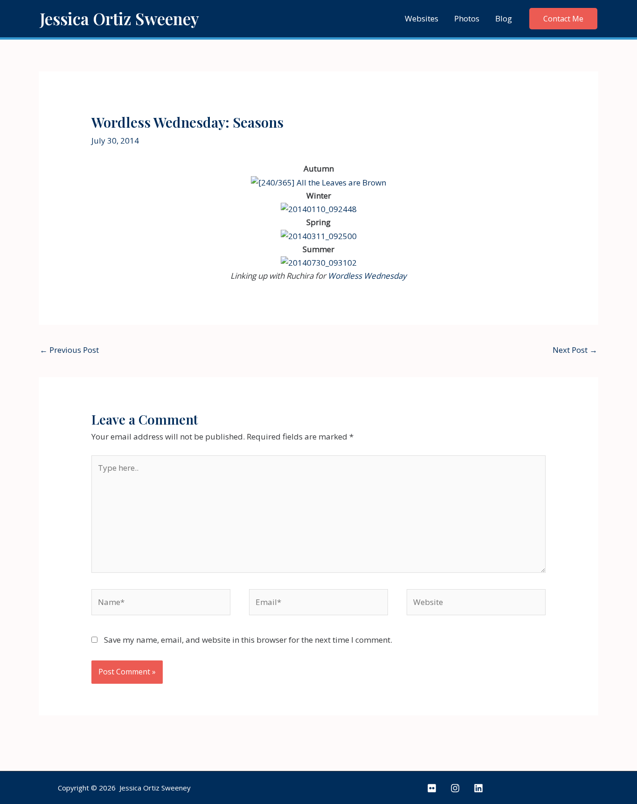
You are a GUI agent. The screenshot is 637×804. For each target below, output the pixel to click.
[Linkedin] (478, 788)
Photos (466, 18)
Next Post (575, 349)
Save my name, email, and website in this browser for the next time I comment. (248, 639)
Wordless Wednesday (367, 275)
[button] (563, 18)
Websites (421, 18)
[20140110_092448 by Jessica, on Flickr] (319, 208)
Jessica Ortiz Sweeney (119, 18)
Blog (503, 18)
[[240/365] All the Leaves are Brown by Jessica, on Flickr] (318, 181)
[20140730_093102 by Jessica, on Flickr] (319, 262)
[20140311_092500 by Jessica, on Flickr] (319, 235)
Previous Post (69, 349)
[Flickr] (431, 788)
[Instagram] (455, 788)
